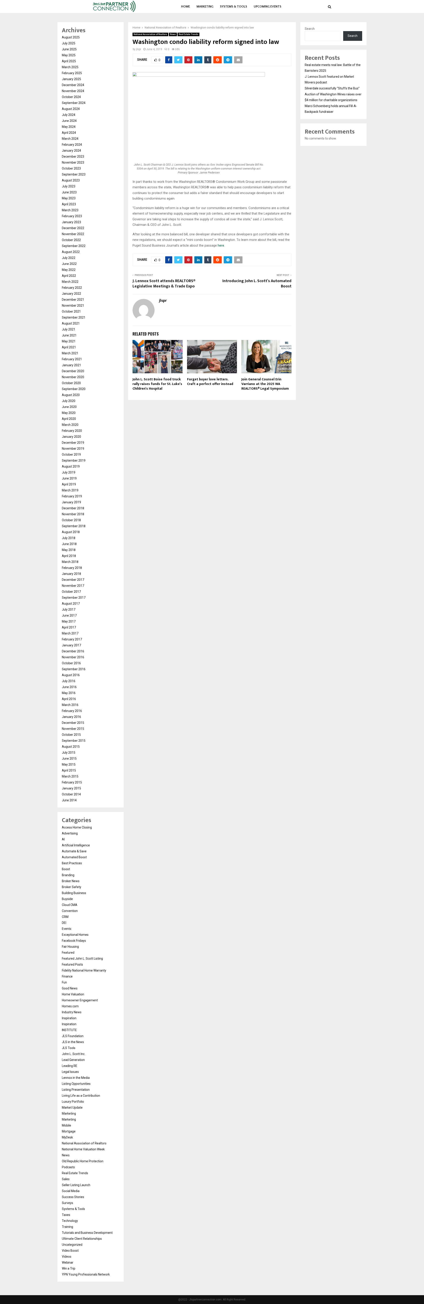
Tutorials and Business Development (87, 1232)
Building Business (74, 893)
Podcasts (68, 1167)
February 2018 (72, 568)
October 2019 (71, 454)
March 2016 (70, 705)
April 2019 (69, 484)
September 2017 (73, 597)
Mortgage (69, 1131)
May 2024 (69, 126)
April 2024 (69, 132)
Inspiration (69, 1018)
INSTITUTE (69, 1030)
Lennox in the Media (76, 1077)
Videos (66, 1256)
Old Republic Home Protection (82, 1161)
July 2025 (68, 43)
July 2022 (68, 258)
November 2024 (73, 91)
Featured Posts (72, 964)
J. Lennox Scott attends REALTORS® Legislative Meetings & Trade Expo (163, 284)
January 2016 (71, 717)
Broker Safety (71, 887)
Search (310, 28)
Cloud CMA (69, 905)
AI (63, 839)
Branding (68, 875)
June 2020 (69, 407)
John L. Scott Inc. (73, 1054)
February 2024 (72, 144)
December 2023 (73, 156)
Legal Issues (70, 1072)
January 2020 (71, 436)
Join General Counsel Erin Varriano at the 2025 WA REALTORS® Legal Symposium (265, 384)
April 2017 (69, 627)
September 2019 (73, 460)
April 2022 (69, 275)
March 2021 (70, 353)
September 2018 (73, 526)
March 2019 (70, 490)
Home (185, 6)
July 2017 (68, 609)
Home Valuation (73, 994)
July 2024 (68, 115)
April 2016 (69, 699)
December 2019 (73, 442)
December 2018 (73, 508)
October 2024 (71, 97)
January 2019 (71, 502)
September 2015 (73, 740)
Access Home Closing (77, 827)
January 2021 (71, 365)
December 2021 (73, 299)
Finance (67, 976)
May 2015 (69, 764)
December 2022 (73, 228)
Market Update (72, 1107)
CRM (65, 917)
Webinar (67, 1262)
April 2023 (69, 204)
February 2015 (72, 782)
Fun (64, 982)
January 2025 (71, 79)
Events (66, 928)
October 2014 (71, 794)
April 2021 (69, 347)
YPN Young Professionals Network (86, 1274)
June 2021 (69, 335)
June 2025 (69, 49)
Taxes (66, 1215)
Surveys (67, 1203)
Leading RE (69, 1066)
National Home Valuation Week (83, 1149)
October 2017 (71, 591)
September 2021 (73, 317)
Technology (70, 1221)
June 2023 (69, 192)
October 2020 (71, 383)
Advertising (70, 833)
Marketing (205, 6)
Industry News (71, 1012)
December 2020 (73, 371)
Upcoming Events (267, 6)
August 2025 (71, 37)
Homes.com (70, 1006)
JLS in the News (73, 1042)
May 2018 (69, 550)
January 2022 (71, 293)
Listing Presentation (76, 1089)
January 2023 (71, 222)
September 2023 (73, 174)
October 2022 (71, 240)
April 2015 (69, 770)
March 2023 (70, 210)
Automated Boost (74, 857)
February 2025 (72, 73)
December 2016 (73, 651)
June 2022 (69, 264)
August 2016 (71, 675)
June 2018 (69, 544)
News (173, 34)
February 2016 (72, 711)
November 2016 (73, 657)
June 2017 (69, 615)
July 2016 (68, 681)
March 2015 (70, 776)
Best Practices (72, 863)
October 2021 (71, 311)
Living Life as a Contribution (81, 1095)
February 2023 (72, 216)
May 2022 (69, 270)
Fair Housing (70, 946)
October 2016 (71, 663)
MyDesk (67, 1137)
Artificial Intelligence (76, 845)
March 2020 (70, 424)
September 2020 (73, 389)
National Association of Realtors (150, 34)
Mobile (66, 1125)
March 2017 (70, 633)
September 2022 (73, 246)
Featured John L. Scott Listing (82, 958)
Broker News (71, 881)
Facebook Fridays (74, 940)
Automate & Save (74, 851)
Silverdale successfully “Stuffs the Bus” (332, 88)
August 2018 (71, 532)
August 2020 (71, 395)
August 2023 (71, 180)
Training (67, 1227)
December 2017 (73, 579)
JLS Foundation (72, 1036)
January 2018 (71, 574)
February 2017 (72, 639)
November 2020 (73, 377)
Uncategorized (72, 1244)
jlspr (138, 49)
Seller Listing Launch (76, 1185)
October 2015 (71, 734)
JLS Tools (68, 1048)
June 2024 (69, 121)
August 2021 (71, 323)
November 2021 (73, 305)
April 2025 (69, 61)
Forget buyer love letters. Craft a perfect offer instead (210, 381)
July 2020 (68, 401)
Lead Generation (73, 1060)
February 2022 (72, 287)
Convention (70, 911)
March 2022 (70, 281)
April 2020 (69, 419)
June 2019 (69, 478)
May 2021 (69, 341)
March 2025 (70, 67)
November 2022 (73, 234)
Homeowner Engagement (80, 1000)
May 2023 (69, 198)
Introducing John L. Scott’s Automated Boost (257, 284)
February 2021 (72, 359)
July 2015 (68, 752)
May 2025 (69, 55)
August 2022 (71, 252)
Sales (66, 1179)
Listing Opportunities (76, 1083)
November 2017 (73, 585)
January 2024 (71, 150)
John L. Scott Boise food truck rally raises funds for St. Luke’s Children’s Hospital (157, 384)
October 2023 (71, 168)
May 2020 (69, 413)
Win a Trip (68, 1268)
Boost (66, 869)
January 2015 (71, 788)
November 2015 (73, 728)
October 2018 (71, 520)
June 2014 (69, 800)
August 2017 (71, 603)
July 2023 (68, 186)
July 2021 (68, 329)
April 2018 (69, 556)
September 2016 (73, 669)
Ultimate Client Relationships (82, 1238)
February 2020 (72, 430)
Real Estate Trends (188, 34)
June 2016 (69, 687)
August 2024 (71, 109)
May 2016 (69, 693)
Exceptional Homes (75, 934)
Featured (68, 952)
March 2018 (70, 562)
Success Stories (73, 1197)
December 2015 (73, 723)
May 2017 (69, 621)
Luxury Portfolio (73, 1101)
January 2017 (71, 645)
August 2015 (71, 746)
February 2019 (72, 496)
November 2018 (73, 514)
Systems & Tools (233, 6)
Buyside (67, 899)
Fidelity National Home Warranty (84, 970)
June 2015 (69, 758)
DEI (64, 923)
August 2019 (71, 466)
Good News (70, 988)
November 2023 (73, 162)
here (221, 245)
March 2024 (70, 138)
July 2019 (68, 472)
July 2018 (68, 538)
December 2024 (73, 85)
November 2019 (73, 448)
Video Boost (70, 1250)
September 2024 (73, 103)
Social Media (71, 1191)
